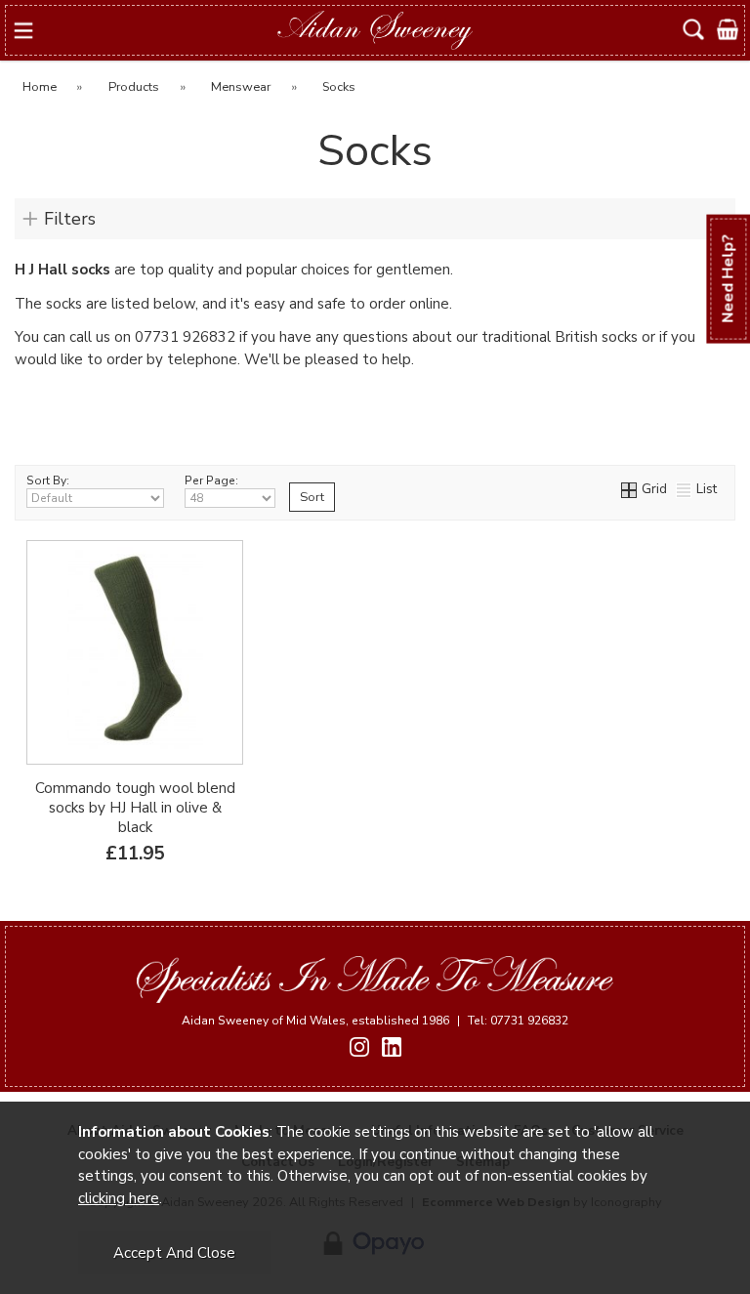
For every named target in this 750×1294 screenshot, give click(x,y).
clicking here (118, 1198)
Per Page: (211, 480)
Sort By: (47, 480)
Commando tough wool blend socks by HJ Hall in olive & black (135, 807)
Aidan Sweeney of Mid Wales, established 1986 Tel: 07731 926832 (375, 1020)
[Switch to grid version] (630, 489)
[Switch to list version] (684, 489)
